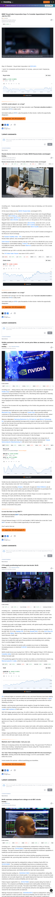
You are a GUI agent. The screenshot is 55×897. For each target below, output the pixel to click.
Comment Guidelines (6, 148)
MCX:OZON (31, 225)
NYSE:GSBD (6, 864)
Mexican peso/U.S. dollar (9, 661)
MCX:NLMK (34, 226)
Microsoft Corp (6, 412)
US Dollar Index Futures (11, 253)
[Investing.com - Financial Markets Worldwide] (8, 2)
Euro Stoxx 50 (48, 631)
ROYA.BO (33, 66)
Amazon (20, 487)
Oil (2, 696)
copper (4, 709)
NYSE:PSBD (25, 882)
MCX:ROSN (14, 220)
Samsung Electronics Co (21, 419)
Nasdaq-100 (19, 631)
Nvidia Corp (5, 391)
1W (6, 83)
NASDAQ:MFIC (28, 892)
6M (11, 83)
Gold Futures (5, 241)
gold (50, 698)
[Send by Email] (15, 125)
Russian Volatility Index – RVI (12, 236)
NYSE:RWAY (19, 848)
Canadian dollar (6, 654)
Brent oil (28, 245)
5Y (16, 83)
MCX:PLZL (17, 218)
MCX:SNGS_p (13, 216)
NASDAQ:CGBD (24, 873)
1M (8, 83)
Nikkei (12, 633)
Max (19, 83)
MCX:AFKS (31, 223)
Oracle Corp (31, 412)
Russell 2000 (34, 631)
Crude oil (25, 243)
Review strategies (22, 450)
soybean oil (12, 709)
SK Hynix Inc (33, 419)
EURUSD (24, 647)
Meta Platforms (41, 487)
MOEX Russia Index (24, 211)
